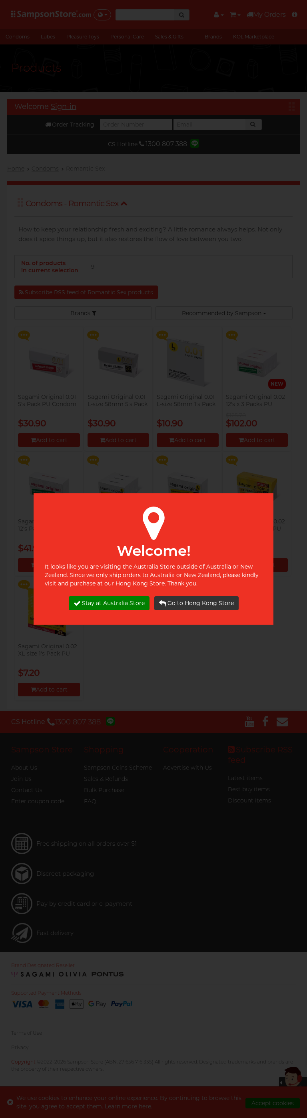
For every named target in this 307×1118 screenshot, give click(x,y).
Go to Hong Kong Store (200, 603)
